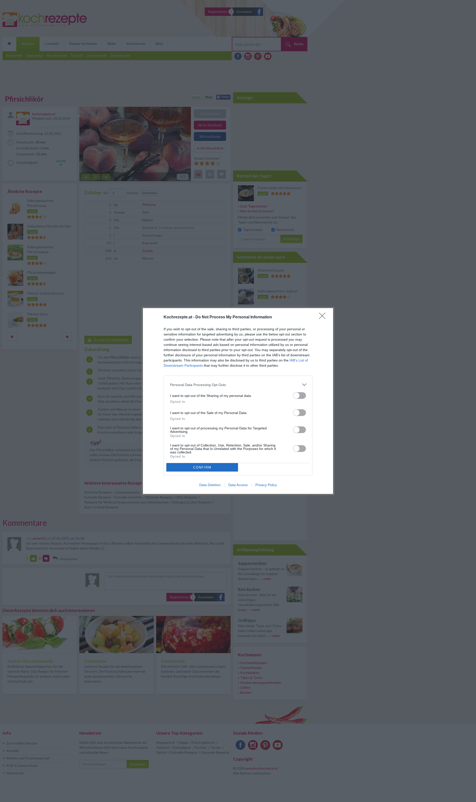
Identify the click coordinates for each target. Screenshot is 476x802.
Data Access (238, 485)
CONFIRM (202, 467)
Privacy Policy (266, 485)
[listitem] (238, 384)
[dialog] (238, 401)
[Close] (323, 317)
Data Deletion (210, 485)
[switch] (299, 395)
